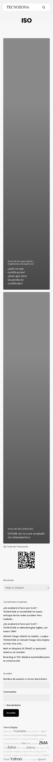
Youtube (20, 731)
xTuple (34, 759)
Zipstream (8, 731)
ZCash (30, 755)
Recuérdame (14, 705)
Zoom (46, 755)
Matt (5, 648)
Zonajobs (7, 751)
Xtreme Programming (34, 735)
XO (22, 755)
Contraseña (9, 692)
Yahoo (16, 759)
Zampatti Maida (10, 739)
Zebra (30, 747)
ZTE (5, 747)
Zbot (43, 731)
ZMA (43, 743)
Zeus (25, 751)
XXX (37, 748)
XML (29, 743)
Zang (37, 751)
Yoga (41, 739)
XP (25, 755)
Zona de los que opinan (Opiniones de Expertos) (21, 262)
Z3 (39, 731)
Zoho (11, 747)
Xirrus (43, 751)
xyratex (35, 743)
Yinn (23, 743)
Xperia (42, 759)
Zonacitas (8, 743)
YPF (47, 748)
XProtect (7, 755)
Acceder (11, 712)
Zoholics (38, 755)
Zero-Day (21, 748)
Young (23, 739)
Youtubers (18, 751)
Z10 (27, 739)
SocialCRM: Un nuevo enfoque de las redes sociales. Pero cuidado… (22, 615)
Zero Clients (32, 731)
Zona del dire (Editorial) (20, 529)
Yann (6, 759)
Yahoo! (31, 751)
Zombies (34, 739)
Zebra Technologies (13, 735)
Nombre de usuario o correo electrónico (25, 679)
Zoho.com (26, 760)
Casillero (16, 755)
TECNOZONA (17, 7)
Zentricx (17, 743)
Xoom (43, 748)
